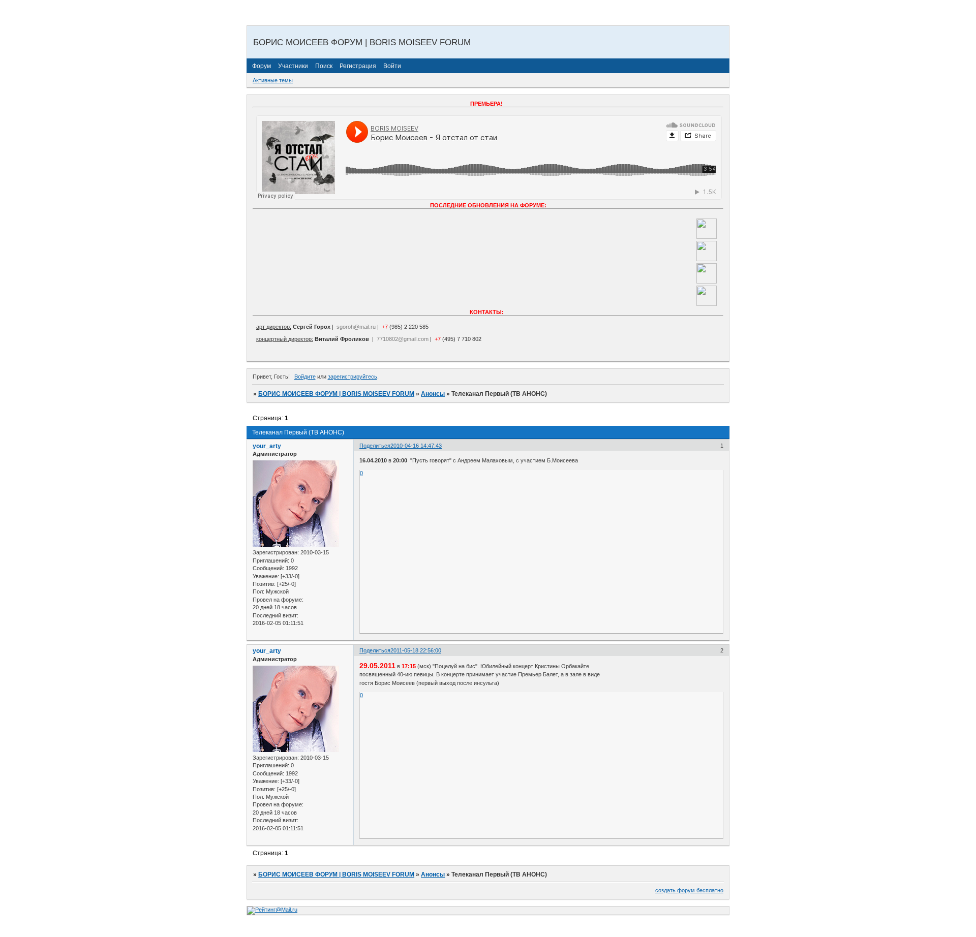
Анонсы (433, 393)
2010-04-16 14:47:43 (416, 446)
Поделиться (374, 446)
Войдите (305, 376)
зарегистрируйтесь (352, 376)
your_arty (267, 446)
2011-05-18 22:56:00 (415, 650)
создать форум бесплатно (689, 890)
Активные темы (273, 80)
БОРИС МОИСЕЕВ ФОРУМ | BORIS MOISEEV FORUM (336, 393)
